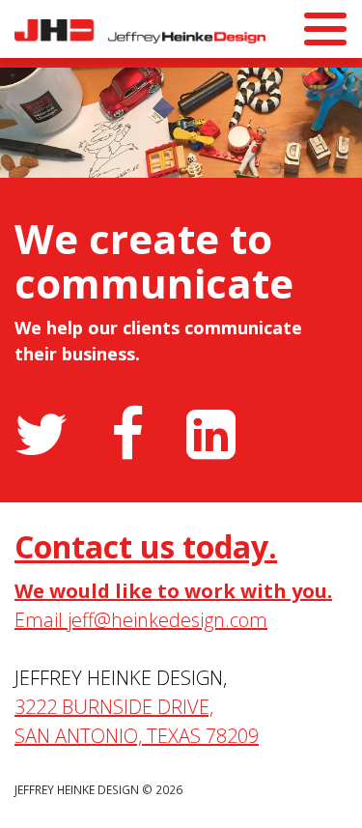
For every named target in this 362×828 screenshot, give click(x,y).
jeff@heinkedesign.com (167, 620)
